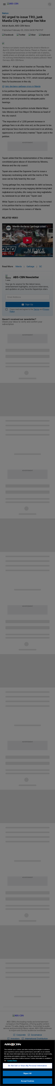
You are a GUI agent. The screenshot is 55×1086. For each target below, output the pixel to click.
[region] (27, 1063)
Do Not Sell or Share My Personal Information (27, 1066)
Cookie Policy (12, 1060)
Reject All (27, 1073)
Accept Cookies (27, 1081)
